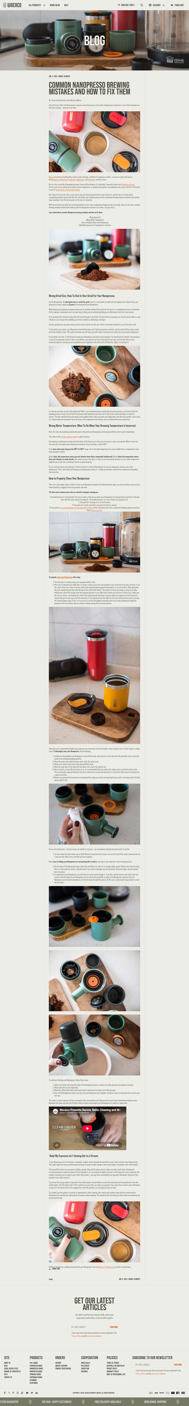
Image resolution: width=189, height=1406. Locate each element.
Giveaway (84, 1371)
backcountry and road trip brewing (68, 190)
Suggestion (85, 1368)
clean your (60, 577)
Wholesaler (85, 1363)
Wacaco (51, 177)
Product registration (63, 1368)
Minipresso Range (36, 1371)
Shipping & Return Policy (116, 1365)
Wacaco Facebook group (107, 1267)
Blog (5, 1365)
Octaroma (33, 1380)
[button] (127, 5)
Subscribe (114, 1327)
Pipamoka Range (35, 1374)
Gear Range (34, 1383)
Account (58, 1363)
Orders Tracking (61, 1365)
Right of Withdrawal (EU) (116, 1374)
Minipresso (63, 179)
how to (93, 510)
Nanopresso (55, 179)
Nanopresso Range (36, 1368)
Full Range (34, 1363)
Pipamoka (91, 179)
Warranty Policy (113, 1371)
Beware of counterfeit (12, 1371)
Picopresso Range (36, 1365)
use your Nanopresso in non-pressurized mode (76, 508)
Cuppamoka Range (36, 1377)
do (97, 510)
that (99, 510)
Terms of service (113, 1363)
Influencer (85, 1365)
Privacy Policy (76, 1336)
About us (7, 1363)
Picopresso (72, 179)
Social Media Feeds (11, 1368)
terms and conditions (94, 1336)
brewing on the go (128, 184)
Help (6, 1374)
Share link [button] (56, 1268)
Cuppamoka (80, 179)
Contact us (8, 1377)
